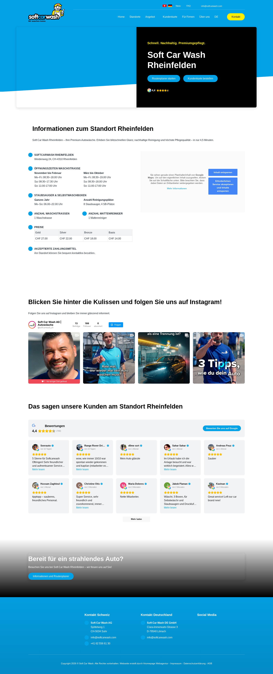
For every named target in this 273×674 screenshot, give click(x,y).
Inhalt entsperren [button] (223, 172)
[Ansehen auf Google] (35, 447)
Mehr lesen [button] (38, 469)
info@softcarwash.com (211, 6)
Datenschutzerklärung (195, 663)
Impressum (176, 663)
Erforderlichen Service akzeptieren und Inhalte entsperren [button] (223, 186)
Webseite (124, 663)
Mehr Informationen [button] (177, 188)
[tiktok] (239, 6)
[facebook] (230, 6)
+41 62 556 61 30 (100, 643)
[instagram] (234, 6)
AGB (209, 663)
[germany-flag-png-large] (170, 5)
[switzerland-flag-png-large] (165, 5)
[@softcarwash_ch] (32, 325)
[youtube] (244, 6)
